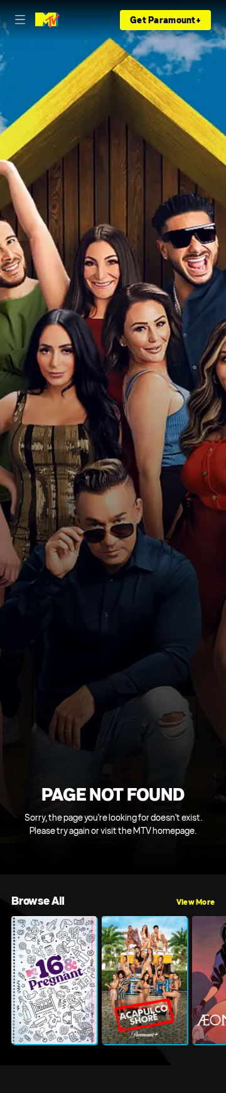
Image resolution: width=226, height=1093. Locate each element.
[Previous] (5, 980)
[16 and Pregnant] (54, 980)
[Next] (220, 980)
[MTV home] (47, 20)
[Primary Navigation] (20, 20)
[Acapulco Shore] (144, 980)
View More (195, 902)
